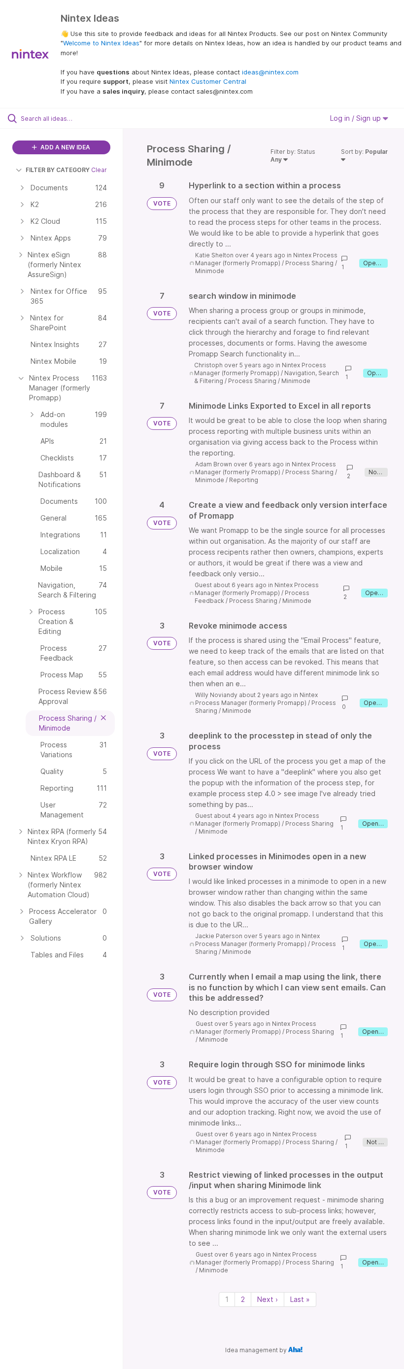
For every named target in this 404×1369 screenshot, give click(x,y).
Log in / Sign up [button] (356, 118)
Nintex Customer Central (207, 81)
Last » (300, 1299)
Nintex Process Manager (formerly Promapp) (266, 259)
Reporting (243, 480)
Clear (99, 170)
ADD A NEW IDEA (64, 147)
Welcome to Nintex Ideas (101, 43)
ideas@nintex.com (270, 72)
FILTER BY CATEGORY (58, 170)
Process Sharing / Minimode (269, 381)
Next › (267, 1299)
